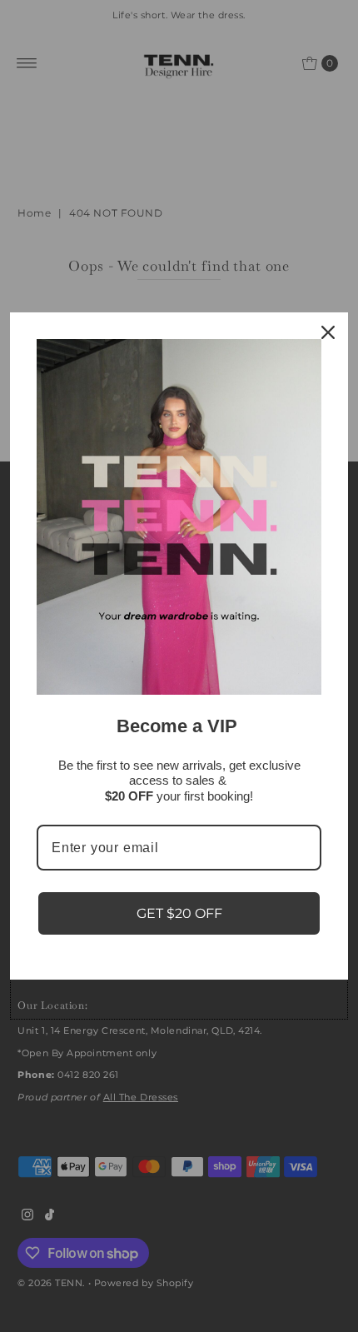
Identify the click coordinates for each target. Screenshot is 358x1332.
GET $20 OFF (179, 913)
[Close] (328, 332)
